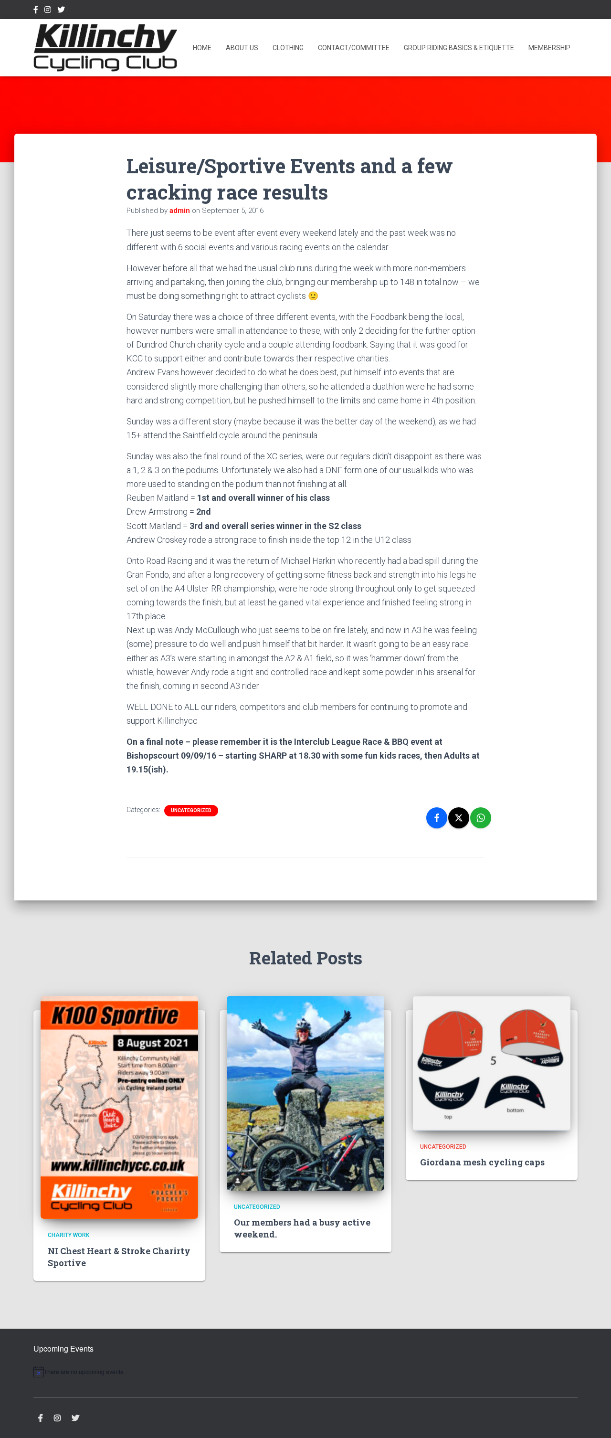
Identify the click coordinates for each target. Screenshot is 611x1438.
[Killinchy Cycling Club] (105, 48)
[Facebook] (436, 817)
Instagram (47, 11)
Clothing (288, 48)
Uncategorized (191, 810)
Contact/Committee (354, 48)
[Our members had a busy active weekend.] (305, 1093)
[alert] (114, 1371)
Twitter (61, 11)
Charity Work (68, 1235)
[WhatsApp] (480, 817)
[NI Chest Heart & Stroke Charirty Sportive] (119, 1106)
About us (242, 48)
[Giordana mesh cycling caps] (491, 1063)
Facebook (35, 11)
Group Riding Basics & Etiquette (459, 48)
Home (202, 48)
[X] (458, 817)
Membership (549, 48)
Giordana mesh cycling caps (482, 1162)
